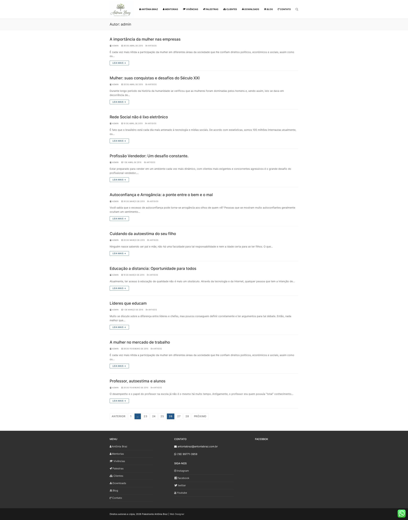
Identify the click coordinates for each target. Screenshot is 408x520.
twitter (182, 485)
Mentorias (118, 453)
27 (179, 416)
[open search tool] (296, 9)
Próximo (200, 416)
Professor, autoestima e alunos (137, 381)
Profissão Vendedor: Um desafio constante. (149, 156)
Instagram (183, 470)
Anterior (118, 416)
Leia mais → (119, 63)
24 (154, 416)
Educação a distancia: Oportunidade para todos (153, 268)
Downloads (119, 483)
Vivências (119, 461)
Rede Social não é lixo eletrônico (139, 117)
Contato (117, 497)
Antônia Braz (119, 446)
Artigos (152, 46)
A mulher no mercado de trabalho (140, 342)
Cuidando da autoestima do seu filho (143, 233)
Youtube (182, 492)
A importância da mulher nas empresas (145, 39)
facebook (183, 478)
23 (145, 416)
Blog (115, 490)
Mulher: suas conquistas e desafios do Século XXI (155, 78)
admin (115, 46)
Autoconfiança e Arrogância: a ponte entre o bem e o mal (161, 194)
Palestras (118, 468)
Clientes (118, 475)
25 (162, 416)
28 (187, 416)
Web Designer (177, 514)
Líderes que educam (128, 303)
